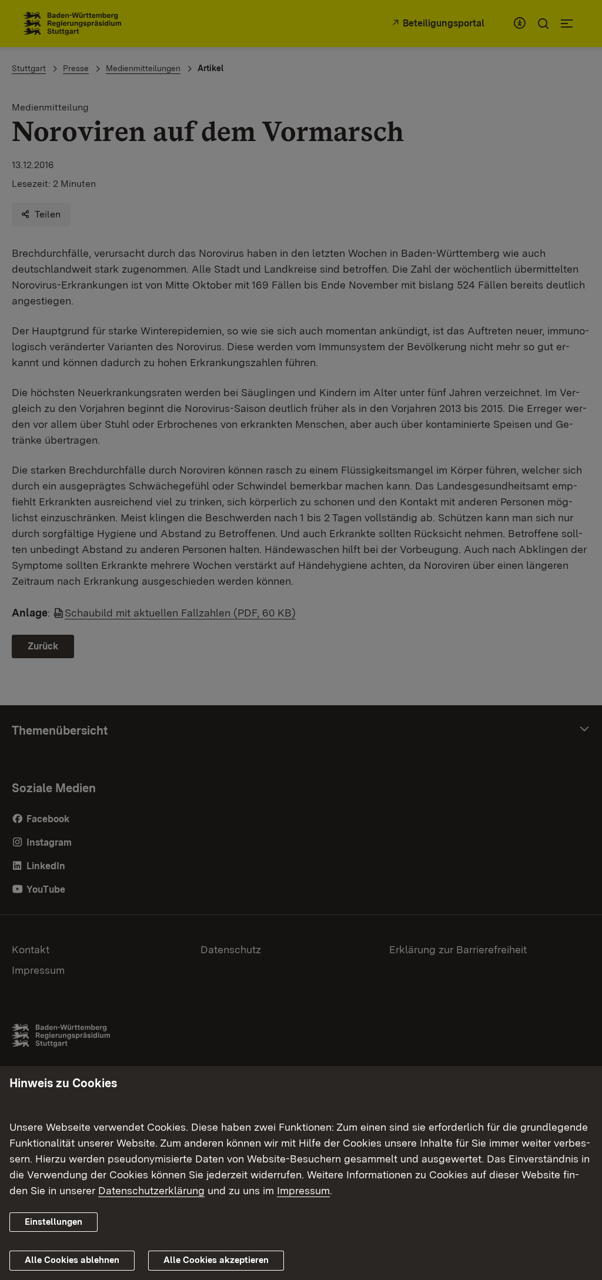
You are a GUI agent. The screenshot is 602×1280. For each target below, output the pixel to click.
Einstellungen (53, 1222)
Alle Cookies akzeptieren (216, 1260)
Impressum (303, 1190)
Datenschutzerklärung (151, 1190)
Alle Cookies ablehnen (72, 1260)
